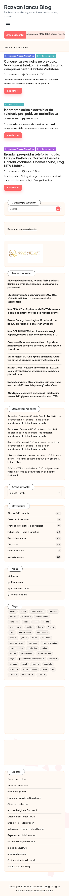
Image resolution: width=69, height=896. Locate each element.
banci (23, 611)
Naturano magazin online (21, 841)
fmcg (40, 627)
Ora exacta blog (17, 779)
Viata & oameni (16, 556)
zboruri (42, 675)
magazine (33, 643)
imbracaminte (25, 632)
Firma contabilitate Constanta (24, 797)
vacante (13, 675)
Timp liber (13, 544)
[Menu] (8, 24)
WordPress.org (19, 594)
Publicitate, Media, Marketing (19, 56)
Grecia (51, 627)
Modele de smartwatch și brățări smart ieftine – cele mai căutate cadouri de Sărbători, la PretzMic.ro (34, 459)
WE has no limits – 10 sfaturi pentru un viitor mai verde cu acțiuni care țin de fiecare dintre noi (33, 472)
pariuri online (26, 653)
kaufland (46, 638)
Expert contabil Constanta (22, 835)
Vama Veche (27, 675)
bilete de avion (37, 611)
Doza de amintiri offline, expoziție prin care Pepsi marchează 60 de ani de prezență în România (34, 383)
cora (35, 622)
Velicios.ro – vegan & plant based (26, 828)
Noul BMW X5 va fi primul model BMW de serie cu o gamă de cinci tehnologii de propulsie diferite (34, 311)
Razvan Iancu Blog (27, 7)
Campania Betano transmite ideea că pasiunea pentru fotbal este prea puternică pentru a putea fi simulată (34, 346)
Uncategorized (16, 550)
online (44, 648)
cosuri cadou (30, 229)
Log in (14, 575)
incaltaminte (42, 632)
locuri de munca (16, 643)
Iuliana (11, 455)
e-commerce (15, 627)
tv (53, 669)
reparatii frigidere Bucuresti (22, 810)
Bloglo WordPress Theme (39, 890)
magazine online (50, 643)
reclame (13, 664)
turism (44, 669)
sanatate (48, 664)
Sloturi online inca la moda (22, 860)
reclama (53, 659)
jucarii (34, 638)
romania (35, 664)
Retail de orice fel (46, 56)
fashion (29, 627)
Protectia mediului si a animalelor (25, 525)
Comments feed (20, 588)
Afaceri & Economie (18, 513)
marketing (32, 648)
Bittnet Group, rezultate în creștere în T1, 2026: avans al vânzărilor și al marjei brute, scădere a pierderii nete (33, 371)
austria (13, 611)
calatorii (13, 617)
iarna (12, 632)
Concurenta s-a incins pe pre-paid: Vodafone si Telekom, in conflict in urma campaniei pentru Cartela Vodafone (33, 65)
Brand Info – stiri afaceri (21, 822)
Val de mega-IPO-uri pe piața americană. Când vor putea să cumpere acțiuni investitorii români (33, 358)
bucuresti (53, 611)
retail (24, 664)
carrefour (26, 617)
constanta (14, 622)
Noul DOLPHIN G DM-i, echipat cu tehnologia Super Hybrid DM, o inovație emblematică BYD (32, 333)
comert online (42, 617)
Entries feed (17, 582)
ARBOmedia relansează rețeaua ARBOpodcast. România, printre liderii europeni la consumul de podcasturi (33, 284)
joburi (24, 638)
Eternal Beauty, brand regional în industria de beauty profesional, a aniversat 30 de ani (32, 322)
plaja (12, 659)
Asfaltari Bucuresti (18, 785)
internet (13, 638)
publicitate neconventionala (31, 659)
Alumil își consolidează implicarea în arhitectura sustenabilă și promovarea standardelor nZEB (33, 394)
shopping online (30, 669)
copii (26, 622)
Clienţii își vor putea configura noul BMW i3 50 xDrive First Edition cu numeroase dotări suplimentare (32, 298)
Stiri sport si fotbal (18, 804)
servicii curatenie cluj (19, 866)
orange (13, 653)
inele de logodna (17, 791)
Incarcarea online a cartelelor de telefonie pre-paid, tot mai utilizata (31, 112)
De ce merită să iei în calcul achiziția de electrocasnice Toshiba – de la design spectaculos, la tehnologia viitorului (34, 419)
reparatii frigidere (17, 853)
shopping (14, 669)
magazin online (16, 648)
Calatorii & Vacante (18, 519)
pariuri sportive (44, 653)
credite (46, 622)
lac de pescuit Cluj (17, 847)
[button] (58, 208)
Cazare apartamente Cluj (21, 816)
